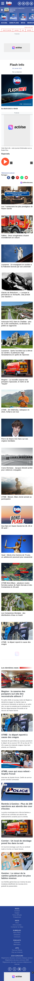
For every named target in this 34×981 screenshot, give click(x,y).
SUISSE (29, 30)
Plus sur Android (17, 952)
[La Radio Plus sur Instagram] (24, 969)
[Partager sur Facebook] (8, 178)
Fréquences (17, 917)
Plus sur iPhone (17, 950)
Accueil (4, 23)
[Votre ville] (19, 3)
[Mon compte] (31, 3)
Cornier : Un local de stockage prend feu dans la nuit (16, 842)
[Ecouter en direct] (23, 3)
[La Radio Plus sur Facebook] (9, 969)
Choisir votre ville (28, 27)
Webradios (17, 944)
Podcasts (17, 942)
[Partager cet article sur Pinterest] (17, 178)
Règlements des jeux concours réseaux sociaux (17, 958)
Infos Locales (17, 925)
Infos (23, 23)
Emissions (17, 935)
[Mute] (32, 10)
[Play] (2, 10)
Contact (17, 911)
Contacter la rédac (17, 927)
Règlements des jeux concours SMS (17, 960)
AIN (23, 30)
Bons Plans (14, 23)
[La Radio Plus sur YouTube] (19, 969)
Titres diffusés (17, 915)
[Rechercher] (27, 3)
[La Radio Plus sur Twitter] (14, 969)
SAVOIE (16, 30)
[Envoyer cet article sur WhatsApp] (21, 178)
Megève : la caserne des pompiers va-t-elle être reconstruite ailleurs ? (13, 693)
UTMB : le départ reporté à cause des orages (14, 736)
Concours (17, 937)
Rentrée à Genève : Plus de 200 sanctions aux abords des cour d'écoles (16, 806)
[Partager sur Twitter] (13, 178)
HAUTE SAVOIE (7, 30)
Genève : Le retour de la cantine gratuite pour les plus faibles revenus (16, 875)
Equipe (17, 913)
